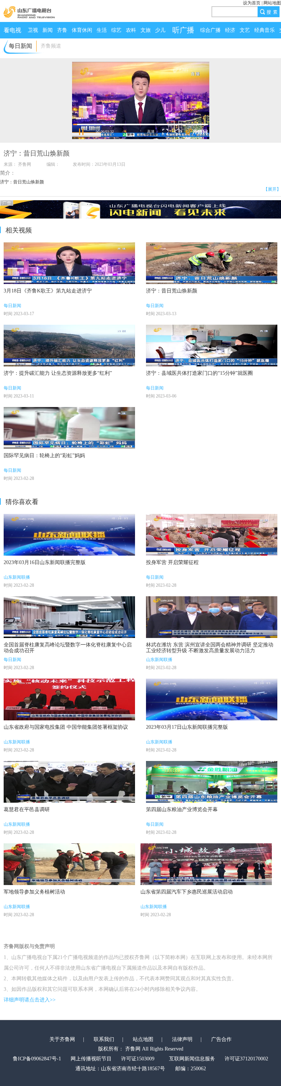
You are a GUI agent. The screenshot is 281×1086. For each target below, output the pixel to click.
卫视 (33, 30)
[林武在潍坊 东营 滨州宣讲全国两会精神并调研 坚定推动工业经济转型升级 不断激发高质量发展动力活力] (211, 617)
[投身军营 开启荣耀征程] (211, 535)
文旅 (145, 30)
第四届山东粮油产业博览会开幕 (182, 809)
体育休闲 (82, 30)
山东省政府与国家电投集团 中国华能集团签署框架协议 (66, 727)
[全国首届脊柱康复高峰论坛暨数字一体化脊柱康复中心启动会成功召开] (69, 617)
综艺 (116, 30)
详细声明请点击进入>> (30, 1000)
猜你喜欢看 (21, 501)
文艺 (245, 30)
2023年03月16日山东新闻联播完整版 (45, 562)
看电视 (12, 30)
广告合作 (221, 1039)
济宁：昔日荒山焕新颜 (171, 291)
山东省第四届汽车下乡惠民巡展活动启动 (186, 892)
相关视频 (18, 230)
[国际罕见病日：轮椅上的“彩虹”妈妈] (69, 428)
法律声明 (182, 1039)
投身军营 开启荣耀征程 (172, 562)
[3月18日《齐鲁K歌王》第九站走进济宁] (69, 263)
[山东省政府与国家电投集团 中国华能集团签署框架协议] (69, 699)
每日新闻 (12, 305)
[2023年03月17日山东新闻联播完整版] (211, 699)
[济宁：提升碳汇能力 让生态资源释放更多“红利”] (69, 345)
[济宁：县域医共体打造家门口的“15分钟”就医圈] (211, 345)
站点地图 (143, 1039)
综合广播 (210, 30)
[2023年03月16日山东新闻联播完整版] (69, 535)
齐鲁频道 (51, 46)
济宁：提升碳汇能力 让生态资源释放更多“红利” (58, 373)
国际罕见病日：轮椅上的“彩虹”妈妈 (44, 455)
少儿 (160, 30)
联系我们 (104, 1039)
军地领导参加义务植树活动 (34, 892)
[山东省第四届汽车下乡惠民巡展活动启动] (206, 864)
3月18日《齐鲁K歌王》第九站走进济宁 (48, 291)
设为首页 (252, 2)
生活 (102, 30)
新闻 (47, 30)
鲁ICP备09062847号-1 (37, 1058)
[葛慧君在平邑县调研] (69, 782)
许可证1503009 (137, 1058)
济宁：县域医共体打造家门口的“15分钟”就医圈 (199, 373)
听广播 (183, 30)
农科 (131, 30)
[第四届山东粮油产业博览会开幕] (211, 782)
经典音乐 (264, 30)
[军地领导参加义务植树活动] (69, 864)
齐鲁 (62, 30)
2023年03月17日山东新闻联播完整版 (187, 727)
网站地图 (272, 2)
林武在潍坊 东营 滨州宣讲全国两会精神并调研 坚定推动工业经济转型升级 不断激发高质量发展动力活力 (209, 647)
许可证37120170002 (246, 1058)
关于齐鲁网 (62, 1039)
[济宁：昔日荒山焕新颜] (211, 263)
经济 (230, 30)
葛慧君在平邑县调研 (27, 809)
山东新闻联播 (17, 577)
